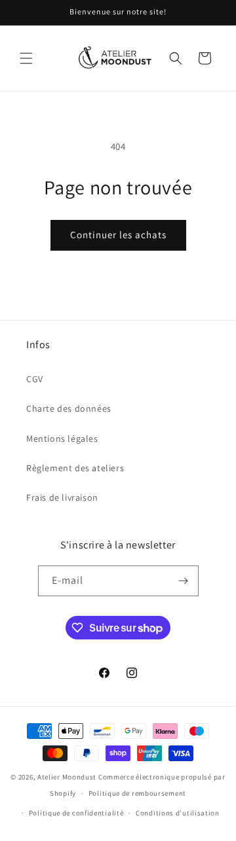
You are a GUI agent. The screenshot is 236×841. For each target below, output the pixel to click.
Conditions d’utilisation (178, 812)
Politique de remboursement (137, 793)
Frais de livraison (62, 497)
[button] (26, 58)
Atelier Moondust (66, 776)
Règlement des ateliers (75, 468)
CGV (34, 379)
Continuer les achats (118, 234)
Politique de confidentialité (76, 812)
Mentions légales (62, 438)
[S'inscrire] (183, 580)
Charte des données (68, 408)
